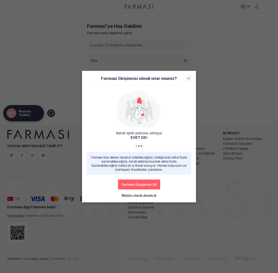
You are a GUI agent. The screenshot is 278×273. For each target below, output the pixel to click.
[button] (139, 184)
